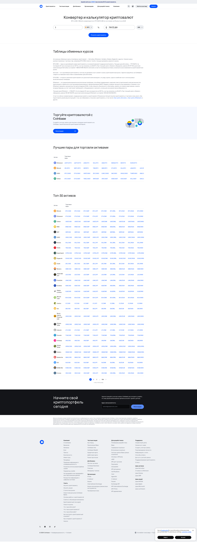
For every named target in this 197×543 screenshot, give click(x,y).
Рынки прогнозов (92, 457)
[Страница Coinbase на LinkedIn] (45, 527)
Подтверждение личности (143, 450)
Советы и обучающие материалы (74, 499)
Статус (137, 462)
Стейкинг (90, 479)
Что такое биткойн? (70, 507)
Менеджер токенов (93, 470)
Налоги (66, 521)
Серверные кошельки (118, 447)
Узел (112, 474)
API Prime (114, 489)
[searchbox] (140, 27)
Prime (89, 476)
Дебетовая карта (92, 455)
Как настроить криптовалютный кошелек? (73, 515)
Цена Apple (138, 484)
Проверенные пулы (93, 490)
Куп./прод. (90, 442)
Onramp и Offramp (117, 457)
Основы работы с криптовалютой (74, 497)
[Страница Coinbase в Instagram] (49, 527)
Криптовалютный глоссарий (72, 502)
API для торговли (116, 462)
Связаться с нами (140, 445)
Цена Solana (139, 473)
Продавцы (67, 460)
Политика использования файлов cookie (74, 467)
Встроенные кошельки (118, 450)
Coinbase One (91, 447)
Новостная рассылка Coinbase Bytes (73, 493)
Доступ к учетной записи (143, 457)
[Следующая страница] (106, 379)
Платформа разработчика (119, 442)
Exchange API (115, 484)
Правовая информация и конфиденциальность (71, 463)
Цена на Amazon (140, 489)
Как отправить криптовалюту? (73, 518)
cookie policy (165, 530)
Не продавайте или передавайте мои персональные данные (73, 474)
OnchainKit (114, 466)
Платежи (90, 468)
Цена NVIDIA (139, 481)
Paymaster (114, 464)
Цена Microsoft (140, 486)
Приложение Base (93, 445)
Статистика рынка (69, 490)
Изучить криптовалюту (71, 485)
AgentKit (114, 476)
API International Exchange (119, 486)
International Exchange (94, 484)
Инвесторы (67, 457)
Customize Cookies (186, 532)
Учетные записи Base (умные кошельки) (120, 453)
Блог (65, 450)
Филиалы (66, 447)
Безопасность (68, 455)
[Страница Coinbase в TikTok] (54, 527)
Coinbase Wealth (92, 450)
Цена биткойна (139, 468)
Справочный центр (141, 442)
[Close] (193, 530)
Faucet (113, 481)
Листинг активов (92, 463)
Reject (166, 537)
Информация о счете (141, 452)
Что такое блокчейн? (70, 512)
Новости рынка (68, 504)
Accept (183, 537)
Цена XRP (138, 475)
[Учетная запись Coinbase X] (40, 527)
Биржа (89, 481)
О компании (67, 442)
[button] (64, 6)
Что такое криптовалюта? (71, 509)
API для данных (116, 469)
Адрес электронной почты (109, 403)
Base (112, 445)
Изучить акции (68, 488)
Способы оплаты (140, 455)
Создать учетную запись (142, 447)
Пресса (66, 452)
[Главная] (41, 6)
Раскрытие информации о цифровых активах (71, 478)
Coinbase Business (93, 466)
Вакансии (66, 445)
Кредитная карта (92, 452)
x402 (112, 459)
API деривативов (116, 491)
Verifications (115, 471)
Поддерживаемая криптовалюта (145, 460)
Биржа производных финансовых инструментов (97, 487)
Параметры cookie (69, 471)
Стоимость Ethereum (142, 470)
